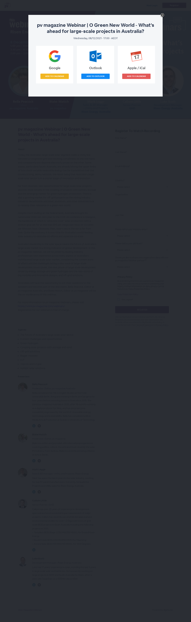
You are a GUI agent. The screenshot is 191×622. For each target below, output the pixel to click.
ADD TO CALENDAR (54, 76)
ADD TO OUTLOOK (96, 76)
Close (162, 15)
